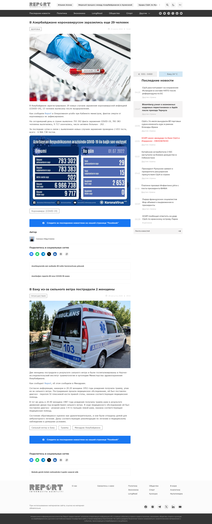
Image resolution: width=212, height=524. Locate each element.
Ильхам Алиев (65, 5)
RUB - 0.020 (147, 74)
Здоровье (35, 29)
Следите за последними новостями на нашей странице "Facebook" (83, 223)
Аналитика (175, 490)
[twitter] (173, 13)
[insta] (164, 13)
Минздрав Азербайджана (87, 427)
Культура (153, 494)
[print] (61, 254)
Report (48, 113)
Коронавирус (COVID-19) (44, 211)
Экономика (133, 490)
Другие (143, 13)
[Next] (158, 5)
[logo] (40, 4)
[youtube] (181, 13)
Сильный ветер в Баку (43, 427)
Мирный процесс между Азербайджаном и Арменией (105, 5)
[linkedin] (177, 13)
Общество (154, 486)
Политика (132, 486)
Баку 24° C (172, 74)
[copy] (67, 254)
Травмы (65, 427)
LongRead (132, 494)
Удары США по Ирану (149, 5)
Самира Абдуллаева (45, 239)
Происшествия (38, 296)
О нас (74, 486)
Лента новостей (142, 231)
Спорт (152, 490)
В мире (173, 486)
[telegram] (168, 13)
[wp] (37, 254)
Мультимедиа (176, 494)
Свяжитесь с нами (105, 486)
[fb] (160, 13)
